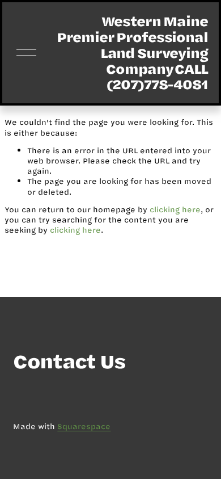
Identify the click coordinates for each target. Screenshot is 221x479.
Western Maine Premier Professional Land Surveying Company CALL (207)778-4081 (132, 52)
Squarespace (83, 426)
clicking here (175, 209)
